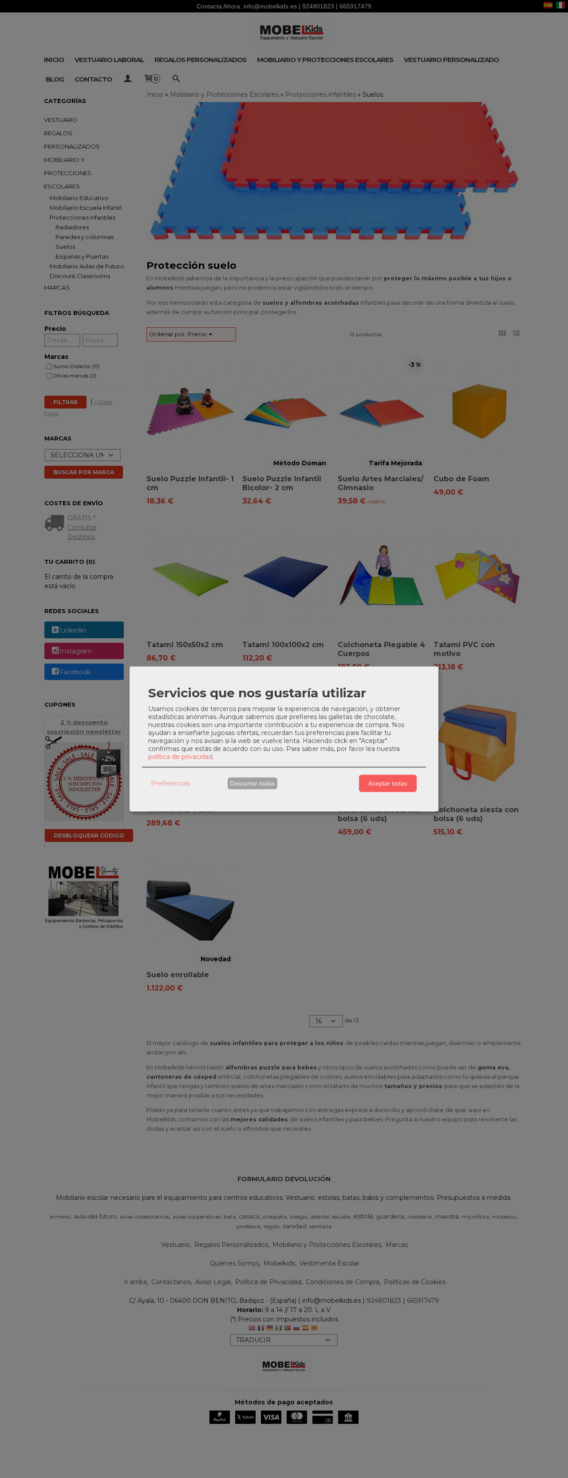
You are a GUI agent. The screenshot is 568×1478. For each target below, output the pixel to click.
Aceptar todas (387, 783)
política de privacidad (180, 756)
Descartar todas (252, 783)
